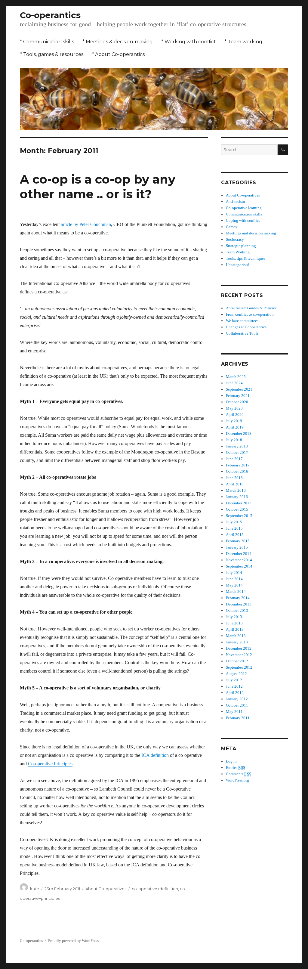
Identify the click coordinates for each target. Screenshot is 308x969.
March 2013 (236, 635)
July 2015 (234, 522)
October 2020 (237, 402)
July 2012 (234, 680)
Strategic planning (241, 245)
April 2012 (235, 692)
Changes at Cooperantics (246, 327)
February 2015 (238, 541)
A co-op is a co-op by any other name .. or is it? (97, 186)
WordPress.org (237, 780)
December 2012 (238, 648)
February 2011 (238, 718)
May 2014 (234, 585)
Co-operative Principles (50, 763)
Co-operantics (50, 15)
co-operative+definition (155, 888)
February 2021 (238, 395)
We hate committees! (243, 320)
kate (34, 888)
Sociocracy (235, 239)
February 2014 (238, 598)
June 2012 (234, 686)
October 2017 (237, 452)
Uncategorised (237, 264)
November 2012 (239, 654)
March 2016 (236, 490)
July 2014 (234, 572)
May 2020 (234, 408)
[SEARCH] (283, 149)
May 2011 (234, 711)
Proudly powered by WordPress (73, 940)
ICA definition (154, 755)
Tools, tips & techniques (245, 258)
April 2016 (235, 484)
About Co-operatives (105, 888)
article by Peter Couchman (86, 224)
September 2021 (239, 389)
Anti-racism (235, 201)
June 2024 (234, 383)
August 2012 (236, 673)
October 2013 (237, 610)
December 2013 (238, 604)
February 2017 (238, 465)
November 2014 (239, 560)
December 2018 (238, 433)
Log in (231, 761)
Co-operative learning (244, 208)
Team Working (238, 252)
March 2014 (236, 591)
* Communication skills (47, 42)
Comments (238, 774)
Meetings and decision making (251, 233)
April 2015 (235, 534)
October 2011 (237, 705)
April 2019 (235, 427)
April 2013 (235, 629)
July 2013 (234, 617)
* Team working (243, 42)
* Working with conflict (188, 42)
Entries (235, 767)
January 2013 (237, 642)
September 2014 (239, 566)
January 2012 (237, 699)
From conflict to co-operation (250, 314)
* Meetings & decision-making (117, 42)
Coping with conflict (243, 220)
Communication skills (244, 214)
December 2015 (238, 503)
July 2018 (234, 440)
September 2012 (239, 667)
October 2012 (237, 661)
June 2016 (234, 477)
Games (231, 226)
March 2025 (236, 376)
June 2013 (234, 623)
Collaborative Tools (242, 333)
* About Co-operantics (118, 54)
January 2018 (237, 446)
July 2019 (234, 421)
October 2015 (237, 509)
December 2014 (238, 553)
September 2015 (239, 515)
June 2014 (234, 579)
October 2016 (237, 471)
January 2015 (237, 547)
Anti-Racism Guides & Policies (251, 308)
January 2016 (237, 496)
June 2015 (234, 528)
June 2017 (234, 459)
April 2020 (235, 414)
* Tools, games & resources (51, 54)
